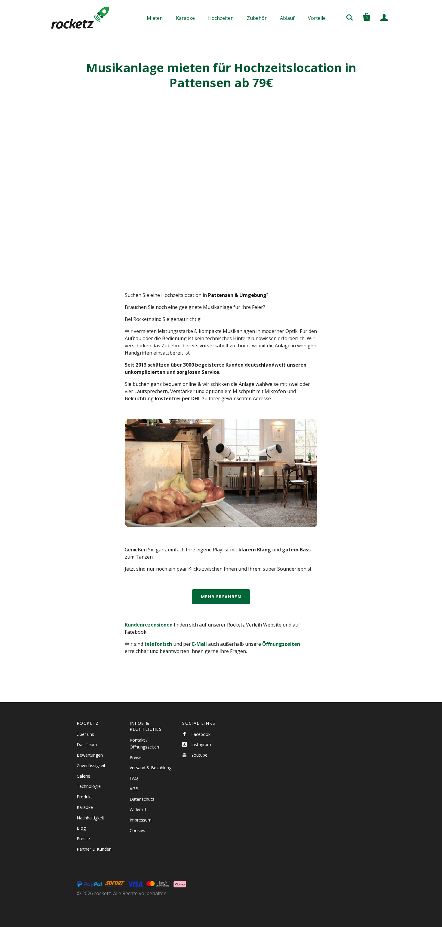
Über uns (85, 734)
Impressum (141, 820)
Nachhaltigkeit (90, 818)
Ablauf (287, 18)
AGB (134, 788)
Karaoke (185, 18)
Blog (81, 828)
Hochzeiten (221, 18)
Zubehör (257, 18)
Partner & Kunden (94, 849)
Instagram (201, 744)
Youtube (199, 755)
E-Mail (200, 644)
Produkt (84, 797)
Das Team (87, 744)
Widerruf (138, 809)
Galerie (83, 776)
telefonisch (158, 644)
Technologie (89, 786)
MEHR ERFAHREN (221, 596)
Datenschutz (142, 799)
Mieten (155, 18)
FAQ (134, 778)
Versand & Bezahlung (150, 767)
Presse (83, 838)
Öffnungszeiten (281, 644)
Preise (136, 757)
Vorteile (317, 18)
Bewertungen (90, 755)
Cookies (137, 830)
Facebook (200, 734)
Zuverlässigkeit (91, 765)
